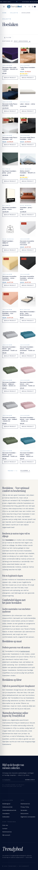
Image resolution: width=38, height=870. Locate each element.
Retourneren (24, 813)
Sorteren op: (8, 41)
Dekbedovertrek (7, 807)
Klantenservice (25, 803)
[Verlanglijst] (29, 6)
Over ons (5, 825)
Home (4, 12)
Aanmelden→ (30, 779)
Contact (4, 828)
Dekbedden (5, 817)
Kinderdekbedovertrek (9, 810)
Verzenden (24, 810)
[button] (24, 73)
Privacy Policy (25, 807)
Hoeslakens (6, 813)
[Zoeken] (25, 6)
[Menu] (3, 7)
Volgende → (25, 470)
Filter (8, 37)
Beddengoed (6, 803)
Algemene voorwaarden (28, 817)
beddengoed (25, 651)
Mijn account (6, 835)
